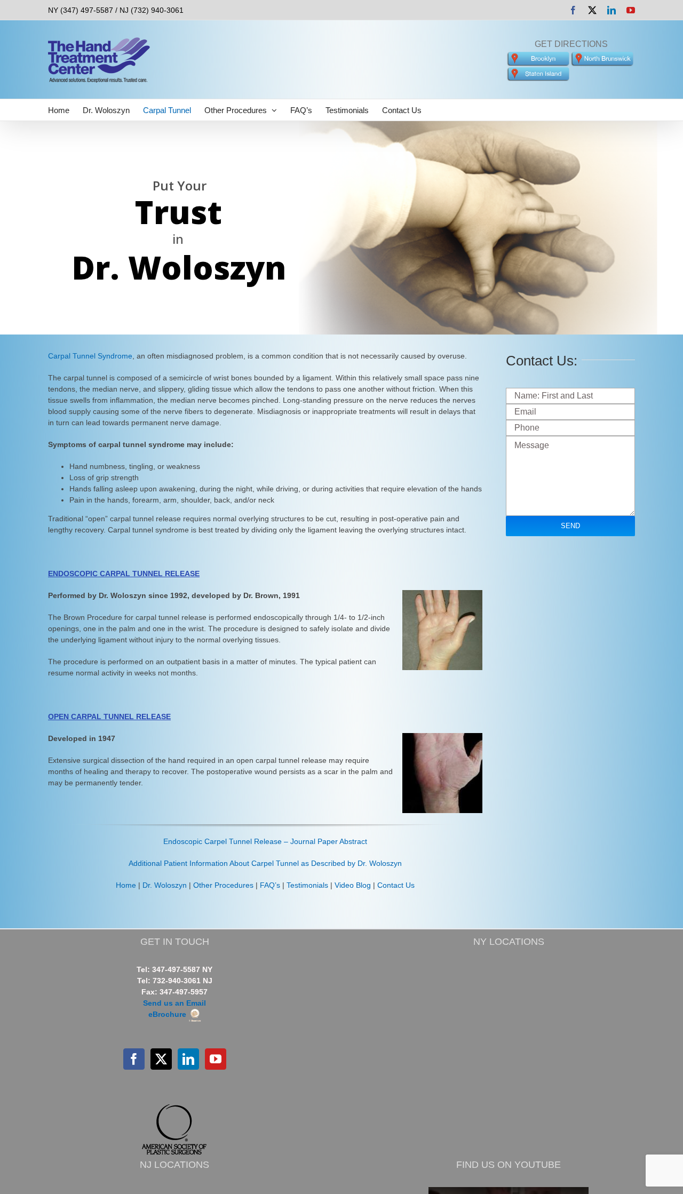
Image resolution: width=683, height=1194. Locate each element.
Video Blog (353, 885)
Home (126, 885)
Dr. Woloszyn (164, 885)
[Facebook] (134, 1059)
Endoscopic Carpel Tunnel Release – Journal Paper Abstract (265, 841)
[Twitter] (161, 1059)
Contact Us (396, 885)
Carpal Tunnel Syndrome (90, 356)
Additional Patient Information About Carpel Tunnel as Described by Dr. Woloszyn (265, 863)
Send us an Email (174, 1003)
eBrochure (168, 1014)
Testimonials (307, 885)
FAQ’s (270, 885)
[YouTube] (215, 1059)
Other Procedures (223, 885)
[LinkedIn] (188, 1059)
